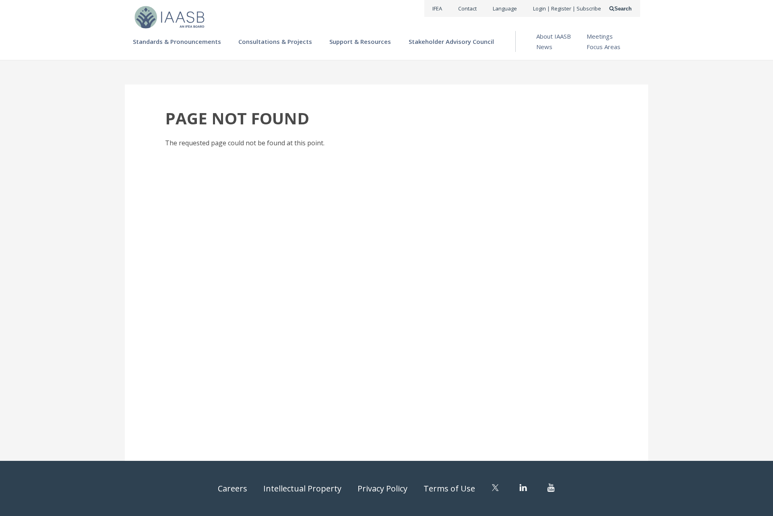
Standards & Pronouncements (177, 41)
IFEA (437, 8)
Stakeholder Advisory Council (451, 41)
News (544, 47)
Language (505, 8)
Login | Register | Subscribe (567, 8)
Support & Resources (360, 41)
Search (623, 9)
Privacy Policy (382, 488)
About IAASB (553, 36)
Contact (467, 8)
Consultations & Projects (275, 41)
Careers (232, 488)
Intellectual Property (302, 488)
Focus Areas (603, 47)
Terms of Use (449, 488)
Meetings (600, 36)
